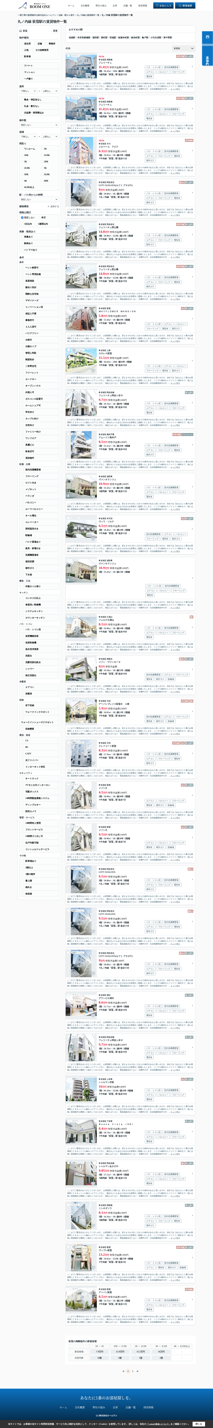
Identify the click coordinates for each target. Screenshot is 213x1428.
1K (45, 149)
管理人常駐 (30, 353)
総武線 (103, 74)
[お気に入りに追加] (93, 77)
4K (25, 181)
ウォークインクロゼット (37, 712)
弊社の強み (101, 5)
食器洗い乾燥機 (33, 604)
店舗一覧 (127, 5)
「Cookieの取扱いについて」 (158, 1424)
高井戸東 (110, 434)
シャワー (29, 669)
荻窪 (111, 74)
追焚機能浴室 (32, 636)
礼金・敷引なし (31, 106)
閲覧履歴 (187, 5)
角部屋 (28, 894)
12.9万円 (120, 1352)
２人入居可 (30, 327)
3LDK (47, 174)
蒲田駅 (95, 37)
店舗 (40, 43)
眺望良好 (29, 359)
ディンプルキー (33, 805)
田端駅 (113, 37)
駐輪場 (28, 535)
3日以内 (28, 224)
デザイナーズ (32, 300)
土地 (26, 50)
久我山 (109, 617)
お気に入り (166, 5)
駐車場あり (30, 861)
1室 (140, 1358)
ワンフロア (30, 438)
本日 (43, 217)
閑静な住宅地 (32, 294)
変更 (55, 31)
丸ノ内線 (104, 197)
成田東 (109, 476)
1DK (26, 155)
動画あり (28, 243)
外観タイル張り (33, 586)
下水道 (28, 574)
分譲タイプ (30, 346)
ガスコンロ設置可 (34, 399)
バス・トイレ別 (33, 629)
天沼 (109, 701)
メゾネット (30, 489)
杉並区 (103, 60)
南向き (28, 887)
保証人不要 (30, 313)
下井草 (109, 1121)
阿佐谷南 (110, 392)
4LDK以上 (29, 187)
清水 (109, 995)
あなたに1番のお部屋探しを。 (106, 1398)
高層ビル (29, 445)
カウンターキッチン (35, 618)
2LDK (27, 168)
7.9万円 (99, 1352)
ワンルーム (29, 149)
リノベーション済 (34, 307)
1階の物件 (30, 874)
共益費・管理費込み (34, 113)
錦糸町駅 (135, 37)
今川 (109, 144)
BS (26, 747)
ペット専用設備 (33, 274)
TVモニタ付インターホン (37, 785)
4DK (46, 181)
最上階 (28, 881)
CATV (28, 754)
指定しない (29, 217)
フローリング (32, 476)
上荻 (109, 350)
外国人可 (29, 392)
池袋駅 (72, 37)
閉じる (199, 1424)
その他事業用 (41, 50)
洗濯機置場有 (32, 555)
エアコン (29, 687)
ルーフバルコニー (34, 509)
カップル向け (32, 418)
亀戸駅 (145, 37)
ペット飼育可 (32, 268)
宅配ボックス (32, 791)
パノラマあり (30, 250)
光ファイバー (32, 760)
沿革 (115, 5)
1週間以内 (43, 224)
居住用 (27, 43)
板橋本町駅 (123, 37)
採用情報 (142, 5)
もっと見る (175, 89)
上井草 (109, 1079)
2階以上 (29, 867)
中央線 (103, 158)
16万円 (161, 1352)
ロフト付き (30, 483)
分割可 (28, 340)
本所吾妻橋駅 (83, 37)
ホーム (71, 5)
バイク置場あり (33, 542)
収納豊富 (29, 729)
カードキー (30, 379)
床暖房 (28, 694)
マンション (29, 72)
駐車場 (27, 56)
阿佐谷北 (110, 182)
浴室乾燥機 (30, 642)
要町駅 (104, 37)
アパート (28, 66)
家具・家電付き (33, 548)
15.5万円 (141, 1352)
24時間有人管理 (33, 823)
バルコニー (30, 502)
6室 (120, 1358)
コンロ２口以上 (33, 598)
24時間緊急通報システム (37, 798)
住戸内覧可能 (32, 843)
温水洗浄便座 (32, 649)
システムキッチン (34, 611)
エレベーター (32, 522)
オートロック (32, 778)
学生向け (29, 412)
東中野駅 (167, 37)
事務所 (52, 43)
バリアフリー (32, 333)
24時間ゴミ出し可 (34, 836)
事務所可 (29, 320)
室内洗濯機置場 (33, 470)
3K (45, 168)
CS (26, 740)
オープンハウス (33, 386)
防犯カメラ (30, 811)
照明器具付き (32, 529)
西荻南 (109, 60)
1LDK (47, 155)
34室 (99, 1358)
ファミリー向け (33, 432)
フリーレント (32, 372)
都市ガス (29, 568)
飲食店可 (29, 451)
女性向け (29, 425)
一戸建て (28, 79)
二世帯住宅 (30, 366)
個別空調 (29, 561)
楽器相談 (29, 281)
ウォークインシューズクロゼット (37, 722)
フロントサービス (34, 829)
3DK (26, 174)
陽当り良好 (30, 287)
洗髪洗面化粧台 (33, 662)
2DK (46, 161)
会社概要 (85, 5)
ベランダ (29, 496)
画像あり (28, 237)
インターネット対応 (35, 767)
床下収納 (29, 705)
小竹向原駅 (155, 37)
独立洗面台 (30, 675)
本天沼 (109, 518)
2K (25, 161)
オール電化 (30, 515)
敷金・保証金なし (33, 99)
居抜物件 (29, 458)
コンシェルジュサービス (37, 849)
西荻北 (109, 659)
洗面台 (28, 656)
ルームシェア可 (33, 405)
